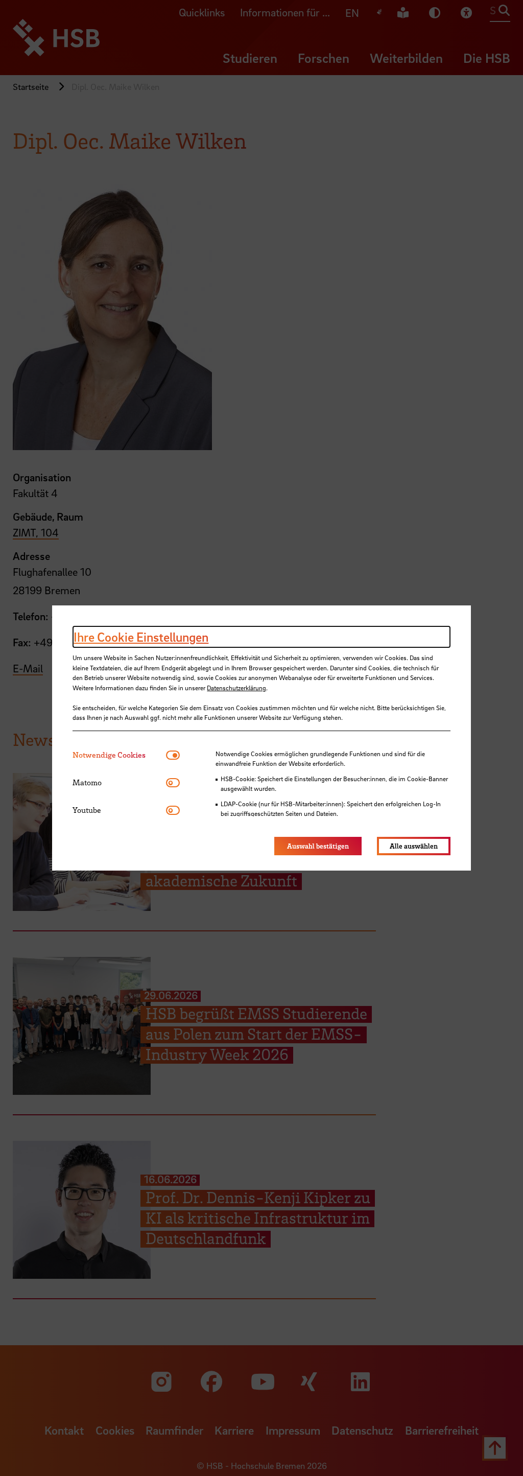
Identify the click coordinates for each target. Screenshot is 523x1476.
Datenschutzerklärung (236, 688)
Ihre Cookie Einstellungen (141, 637)
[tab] (119, 755)
